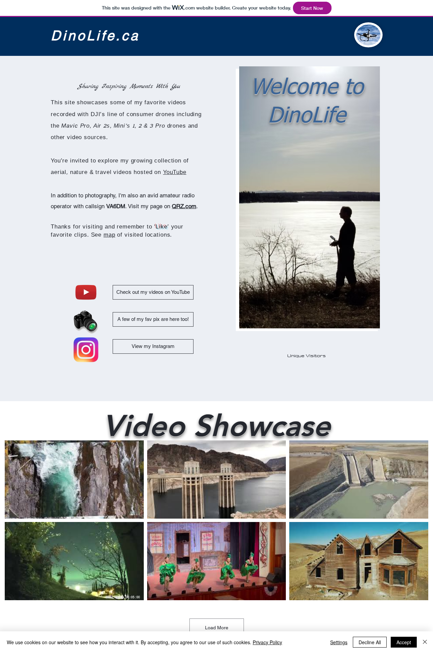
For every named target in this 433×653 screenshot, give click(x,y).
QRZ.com (184, 206)
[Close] (425, 642)
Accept (403, 642)
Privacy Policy (267, 642)
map (109, 235)
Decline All (370, 642)
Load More (216, 627)
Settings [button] (338, 642)
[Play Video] (74, 479)
